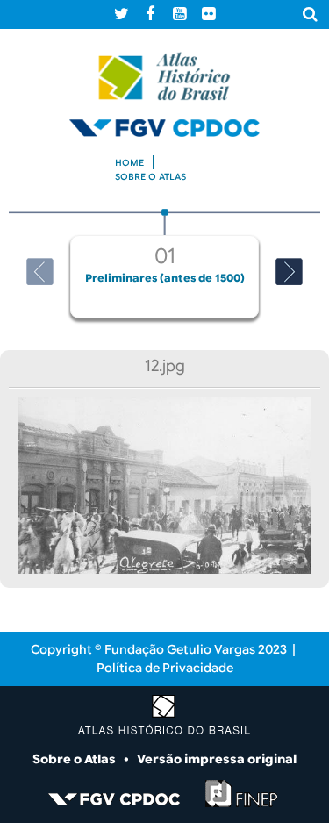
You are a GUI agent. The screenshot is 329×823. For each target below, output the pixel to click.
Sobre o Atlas (75, 759)
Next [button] (289, 271)
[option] (164, 263)
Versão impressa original (217, 759)
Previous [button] (40, 271)
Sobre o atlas (150, 176)
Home (129, 162)
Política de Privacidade (165, 668)
